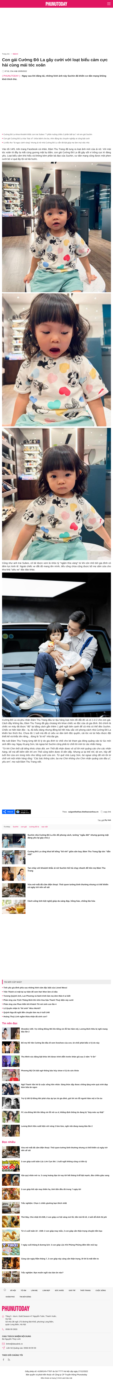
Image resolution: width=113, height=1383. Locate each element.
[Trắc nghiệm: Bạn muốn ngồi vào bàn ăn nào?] (11, 1277)
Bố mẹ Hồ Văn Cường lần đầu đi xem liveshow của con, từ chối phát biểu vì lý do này (60, 1043)
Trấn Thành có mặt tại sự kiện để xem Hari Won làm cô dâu (30, 992)
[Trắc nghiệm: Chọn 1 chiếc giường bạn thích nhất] (11, 1208)
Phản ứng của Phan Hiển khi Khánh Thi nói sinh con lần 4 (29, 1004)
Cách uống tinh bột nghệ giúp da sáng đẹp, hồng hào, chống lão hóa (61, 901)
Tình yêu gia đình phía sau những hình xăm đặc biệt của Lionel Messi (35, 988)
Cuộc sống (101, 1290)
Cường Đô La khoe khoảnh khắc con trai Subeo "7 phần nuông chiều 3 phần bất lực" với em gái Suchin (47, 134)
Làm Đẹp (46, 1290)
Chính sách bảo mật (64, 1378)
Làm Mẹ (34, 1290)
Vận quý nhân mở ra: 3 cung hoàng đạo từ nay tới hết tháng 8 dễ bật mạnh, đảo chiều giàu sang (65, 1175)
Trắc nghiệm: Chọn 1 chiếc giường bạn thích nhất (44, 1203)
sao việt (44, 827)
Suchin (15, 827)
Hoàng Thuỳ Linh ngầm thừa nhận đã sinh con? (25, 1016)
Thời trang (85, 1290)
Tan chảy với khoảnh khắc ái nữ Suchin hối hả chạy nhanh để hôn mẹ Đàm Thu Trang (67, 869)
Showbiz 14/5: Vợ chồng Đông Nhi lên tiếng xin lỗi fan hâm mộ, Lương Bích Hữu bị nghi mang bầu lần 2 (64, 1030)
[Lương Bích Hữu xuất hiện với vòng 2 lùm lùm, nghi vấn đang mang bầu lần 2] (11, 1131)
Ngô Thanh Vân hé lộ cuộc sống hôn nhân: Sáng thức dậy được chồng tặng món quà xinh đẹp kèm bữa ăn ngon (64, 1085)
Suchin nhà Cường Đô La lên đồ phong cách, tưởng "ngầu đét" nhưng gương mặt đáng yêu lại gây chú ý (68, 836)
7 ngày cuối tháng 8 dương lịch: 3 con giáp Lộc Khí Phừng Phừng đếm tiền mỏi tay (59, 1245)
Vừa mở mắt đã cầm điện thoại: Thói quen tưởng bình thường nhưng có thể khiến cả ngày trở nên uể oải (68, 885)
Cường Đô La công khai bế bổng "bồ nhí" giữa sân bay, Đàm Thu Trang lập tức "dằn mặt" (69, 852)
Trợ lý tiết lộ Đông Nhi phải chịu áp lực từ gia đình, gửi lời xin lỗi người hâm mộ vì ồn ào (61, 1098)
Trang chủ (6, 54)
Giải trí (15, 54)
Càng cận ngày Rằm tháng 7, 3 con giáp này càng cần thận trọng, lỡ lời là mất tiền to (60, 1259)
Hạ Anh (108, 820)
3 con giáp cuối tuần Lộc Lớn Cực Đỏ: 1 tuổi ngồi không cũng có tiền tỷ (54, 1161)
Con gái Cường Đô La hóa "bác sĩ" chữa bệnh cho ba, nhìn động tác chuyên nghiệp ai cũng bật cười (46, 138)
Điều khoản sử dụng (48, 1378)
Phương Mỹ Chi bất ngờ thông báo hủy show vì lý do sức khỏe (50, 1070)
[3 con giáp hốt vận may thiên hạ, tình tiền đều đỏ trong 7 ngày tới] (11, 1194)
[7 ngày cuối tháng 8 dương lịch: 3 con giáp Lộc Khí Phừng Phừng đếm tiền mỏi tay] (11, 1249)
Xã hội (13, 1290)
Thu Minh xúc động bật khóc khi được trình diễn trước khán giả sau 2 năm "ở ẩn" (58, 1057)
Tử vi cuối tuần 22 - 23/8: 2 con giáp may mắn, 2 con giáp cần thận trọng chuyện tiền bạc (61, 1231)
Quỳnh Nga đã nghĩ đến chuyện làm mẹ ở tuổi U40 (26, 1012)
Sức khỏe (59, 1290)
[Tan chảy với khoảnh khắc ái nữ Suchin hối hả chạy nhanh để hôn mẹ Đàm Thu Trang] (13, 874)
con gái (24, 827)
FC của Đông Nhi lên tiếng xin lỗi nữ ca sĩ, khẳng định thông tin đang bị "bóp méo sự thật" (62, 1112)
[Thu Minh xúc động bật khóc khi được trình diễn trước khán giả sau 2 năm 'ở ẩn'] (11, 1061)
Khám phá (10, 1297)
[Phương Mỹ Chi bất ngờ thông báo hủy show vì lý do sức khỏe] (11, 1075)
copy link (107, 812)
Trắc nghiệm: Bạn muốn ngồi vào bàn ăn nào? (42, 1272)
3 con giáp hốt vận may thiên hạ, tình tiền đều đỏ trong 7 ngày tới (51, 1189)
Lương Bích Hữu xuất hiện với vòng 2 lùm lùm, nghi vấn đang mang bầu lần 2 (57, 1126)
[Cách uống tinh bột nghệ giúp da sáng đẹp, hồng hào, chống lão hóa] (13, 907)
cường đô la (34, 827)
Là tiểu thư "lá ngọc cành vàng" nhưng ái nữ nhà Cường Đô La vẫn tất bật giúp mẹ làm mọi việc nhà (46, 143)
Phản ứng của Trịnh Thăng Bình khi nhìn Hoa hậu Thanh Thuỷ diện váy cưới (38, 1000)
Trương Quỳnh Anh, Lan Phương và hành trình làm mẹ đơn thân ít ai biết (36, 996)
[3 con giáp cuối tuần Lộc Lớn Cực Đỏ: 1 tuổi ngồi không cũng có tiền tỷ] (11, 1166)
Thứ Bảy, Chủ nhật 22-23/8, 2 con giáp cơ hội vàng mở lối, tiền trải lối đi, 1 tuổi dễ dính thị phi (64, 1217)
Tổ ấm (23, 1290)
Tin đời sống (25, 1297)
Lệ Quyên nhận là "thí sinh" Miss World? (22, 1008)
